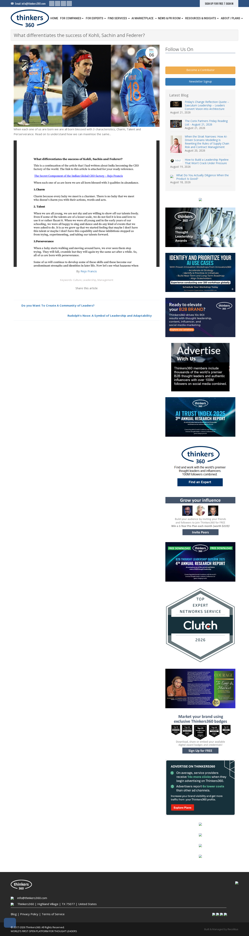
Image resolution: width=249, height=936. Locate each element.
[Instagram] (63, 3)
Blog (14, 914)
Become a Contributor (200, 70)
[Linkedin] (51, 3)
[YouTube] (69, 3)
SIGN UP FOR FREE (214, 3)
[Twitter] (57, 3)
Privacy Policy (29, 914)
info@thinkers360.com (34, 3)
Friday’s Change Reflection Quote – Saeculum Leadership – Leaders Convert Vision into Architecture (207, 105)
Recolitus (233, 929)
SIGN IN (229, 3)
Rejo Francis (89, 271)
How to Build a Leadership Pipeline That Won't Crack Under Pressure (207, 161)
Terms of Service (53, 914)
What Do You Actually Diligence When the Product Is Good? (202, 177)
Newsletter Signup (200, 81)
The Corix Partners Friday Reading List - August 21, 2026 (206, 122)
